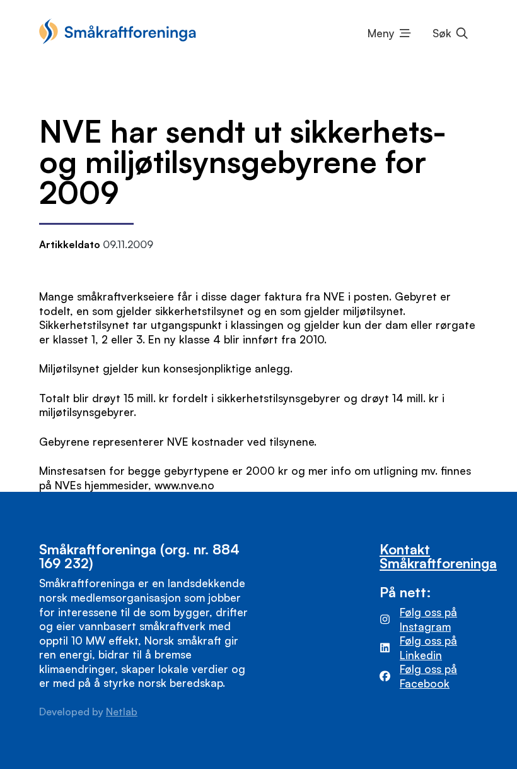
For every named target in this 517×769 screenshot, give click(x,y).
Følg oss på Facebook (428, 676)
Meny (381, 33)
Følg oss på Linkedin (428, 647)
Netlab (121, 711)
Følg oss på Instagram (428, 619)
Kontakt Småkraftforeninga (438, 555)
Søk (442, 33)
